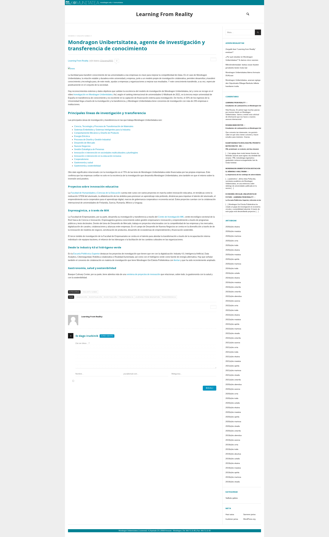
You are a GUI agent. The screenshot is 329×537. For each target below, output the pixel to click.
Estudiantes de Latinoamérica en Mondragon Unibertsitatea (247, 106)
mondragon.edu (106, 2)
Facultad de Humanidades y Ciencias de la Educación (95, 193)
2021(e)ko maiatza (233, 361)
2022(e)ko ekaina (233, 315)
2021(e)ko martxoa (233, 370)
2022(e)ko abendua (234, 296)
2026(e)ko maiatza (233, 231)
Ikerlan (177, 260)
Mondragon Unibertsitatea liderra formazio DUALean (243, 73)
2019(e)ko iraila (232, 449)
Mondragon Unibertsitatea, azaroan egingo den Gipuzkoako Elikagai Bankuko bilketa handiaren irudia (243, 83)
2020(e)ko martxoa (233, 421)
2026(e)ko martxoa (233, 236)
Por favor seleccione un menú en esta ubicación (164, 26)
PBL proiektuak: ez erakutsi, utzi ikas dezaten (242, 149)
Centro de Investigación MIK (171, 217)
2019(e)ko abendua (234, 435)
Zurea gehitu (107, 336)
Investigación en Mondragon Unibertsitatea (93, 94)
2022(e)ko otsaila (233, 333)
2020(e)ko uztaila (233, 403)
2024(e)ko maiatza (233, 282)
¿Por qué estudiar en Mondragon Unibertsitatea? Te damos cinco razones (242, 58)
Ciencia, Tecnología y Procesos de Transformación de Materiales (103, 126)
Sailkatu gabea (90, 292)
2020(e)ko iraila (232, 398)
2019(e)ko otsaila (233, 482)
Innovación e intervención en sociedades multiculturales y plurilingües (106, 153)
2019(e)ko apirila (232, 472)
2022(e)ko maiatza (233, 319)
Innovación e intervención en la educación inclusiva (97, 156)
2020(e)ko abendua (234, 384)
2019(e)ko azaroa (233, 440)
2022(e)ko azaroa (233, 301)
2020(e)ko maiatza (233, 412)
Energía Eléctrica (82, 136)
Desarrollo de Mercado (84, 143)
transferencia (169, 297)
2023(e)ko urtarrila (233, 292)
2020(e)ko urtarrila (233, 431)
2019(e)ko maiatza (233, 468)
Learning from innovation (147, 297)
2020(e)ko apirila (232, 417)
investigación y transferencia (118, 297)
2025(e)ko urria (232, 241)
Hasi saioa (230, 514)
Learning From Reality (164, 14)
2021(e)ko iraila (232, 352)
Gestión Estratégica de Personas (89, 149)
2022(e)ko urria (232, 305)
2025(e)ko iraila (232, 245)
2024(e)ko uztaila (233, 273)
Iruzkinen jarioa (232, 519)
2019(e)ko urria (232, 445)
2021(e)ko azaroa (233, 343)
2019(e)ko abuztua (233, 454)
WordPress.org (249, 519)
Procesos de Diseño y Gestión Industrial (92, 139)
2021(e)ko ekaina (233, 357)
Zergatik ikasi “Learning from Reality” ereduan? (241, 50)
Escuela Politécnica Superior (86, 254)
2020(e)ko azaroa (233, 389)
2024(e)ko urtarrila (233, 287)
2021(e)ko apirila (232, 366)
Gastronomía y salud (83, 162)
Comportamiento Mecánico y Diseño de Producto (96, 133)
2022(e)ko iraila (232, 310)
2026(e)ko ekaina (233, 227)
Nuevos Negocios (82, 146)
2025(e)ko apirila (232, 259)
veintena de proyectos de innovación (143, 274)
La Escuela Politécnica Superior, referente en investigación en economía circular (255, 200)
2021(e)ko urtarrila (233, 380)
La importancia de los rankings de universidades (243, 175)
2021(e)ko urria (232, 347)
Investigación (95, 297)
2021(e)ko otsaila (233, 375)
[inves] (71, 69)
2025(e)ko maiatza (233, 254)
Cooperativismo (81, 159)
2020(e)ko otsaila (233, 426)
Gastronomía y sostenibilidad (87, 166)
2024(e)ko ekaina (233, 278)
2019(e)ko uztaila (233, 459)
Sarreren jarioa (249, 514)
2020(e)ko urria (232, 394)
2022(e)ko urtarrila (233, 338)
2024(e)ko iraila (232, 268)
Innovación (82, 297)
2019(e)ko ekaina (233, 463)
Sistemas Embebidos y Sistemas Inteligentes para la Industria (102, 130)
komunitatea (118, 2)
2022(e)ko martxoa (233, 329)
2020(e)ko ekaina (233, 407)
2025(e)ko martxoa (233, 264)
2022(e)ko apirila (232, 324)
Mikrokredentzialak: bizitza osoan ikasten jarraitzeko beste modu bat (242, 66)
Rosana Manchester (234, 125)
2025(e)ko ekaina (233, 250)
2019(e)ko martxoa (233, 477)
